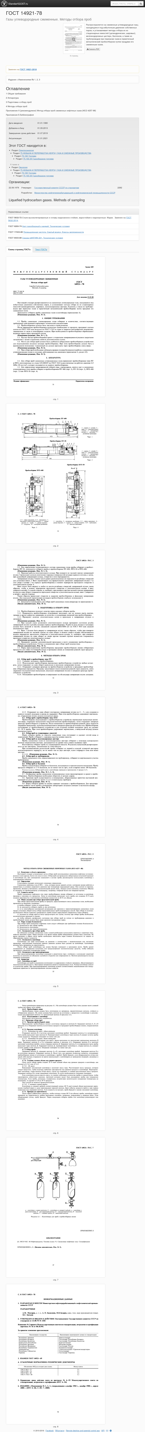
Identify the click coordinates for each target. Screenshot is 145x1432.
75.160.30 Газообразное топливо (38, 158)
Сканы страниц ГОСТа (19, 249)
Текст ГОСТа (41, 249)
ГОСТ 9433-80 (15, 237)
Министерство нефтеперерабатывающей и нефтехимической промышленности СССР (74, 192)
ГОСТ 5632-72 (15, 217)
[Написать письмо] (107, 1430)
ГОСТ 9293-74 (15, 226)
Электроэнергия (26, 150)
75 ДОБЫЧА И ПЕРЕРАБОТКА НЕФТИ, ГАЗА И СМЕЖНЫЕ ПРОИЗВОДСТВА (55, 153)
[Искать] (141, 3)
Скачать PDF (94, 49)
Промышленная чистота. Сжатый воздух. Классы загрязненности (53, 232)
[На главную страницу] (4, 3)
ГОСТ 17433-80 (15, 232)
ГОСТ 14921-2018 (28, 69)
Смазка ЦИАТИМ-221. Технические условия (42, 237)
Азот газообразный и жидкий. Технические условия (46, 226)
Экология (23, 167)
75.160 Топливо (29, 155)
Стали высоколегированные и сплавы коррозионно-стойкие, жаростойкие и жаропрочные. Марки (67, 217)
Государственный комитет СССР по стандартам (56, 187)
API (103, 1430)
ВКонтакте (59, 1430)
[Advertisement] (32, 43)
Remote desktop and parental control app (83, 1430)
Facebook (50, 1430)
